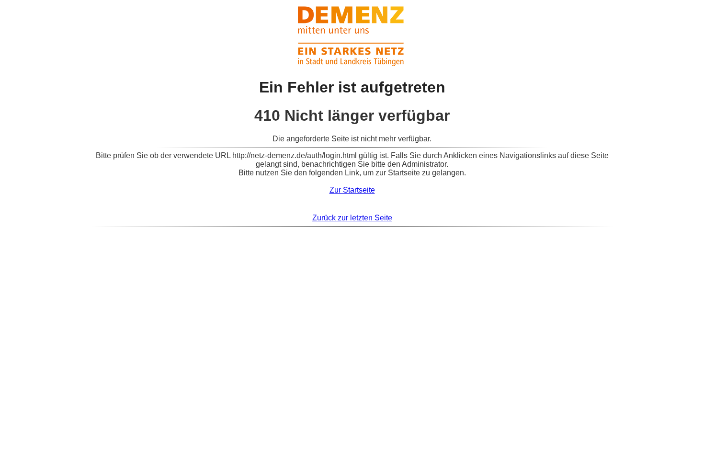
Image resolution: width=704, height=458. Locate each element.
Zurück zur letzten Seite (352, 218)
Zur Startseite (352, 190)
